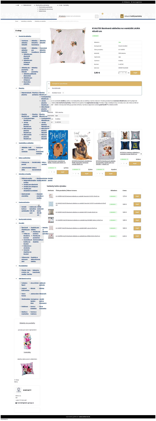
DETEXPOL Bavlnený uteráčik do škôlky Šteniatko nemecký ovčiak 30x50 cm (82, 162)
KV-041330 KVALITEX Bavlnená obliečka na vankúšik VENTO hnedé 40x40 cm (76, 212)
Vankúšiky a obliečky (26, 21)
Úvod (16, 21)
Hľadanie (62, 16)
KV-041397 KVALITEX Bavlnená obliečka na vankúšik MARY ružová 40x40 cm (76, 228)
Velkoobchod (27, 5)
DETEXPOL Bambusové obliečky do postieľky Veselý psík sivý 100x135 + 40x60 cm (105, 162)
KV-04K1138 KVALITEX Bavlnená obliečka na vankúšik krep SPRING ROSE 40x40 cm (78, 236)
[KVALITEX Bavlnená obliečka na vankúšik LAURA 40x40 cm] (67, 47)
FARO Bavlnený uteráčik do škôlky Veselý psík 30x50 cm (57, 162)
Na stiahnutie (56, 88)
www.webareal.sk (84, 417)
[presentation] (47, 153)
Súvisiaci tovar (58, 93)
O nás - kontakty (64, 5)
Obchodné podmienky (42, 5)
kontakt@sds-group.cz (25, 403)
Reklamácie (42, 11)
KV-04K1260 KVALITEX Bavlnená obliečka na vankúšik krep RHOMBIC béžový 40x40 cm (79, 220)
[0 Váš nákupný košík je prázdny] (131, 16)
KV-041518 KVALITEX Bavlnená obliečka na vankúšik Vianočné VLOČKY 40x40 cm (77, 196)
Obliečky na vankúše (40, 21)
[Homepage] (18, 5)
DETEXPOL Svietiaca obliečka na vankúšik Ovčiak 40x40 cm (130, 153)
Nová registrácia (137, 2)
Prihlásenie (127, 2)
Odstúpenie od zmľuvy (46, 9)
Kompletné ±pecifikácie (59, 84)
